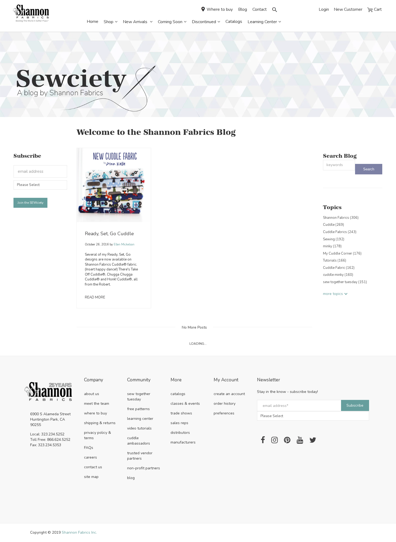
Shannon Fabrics (341, 217)
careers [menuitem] (90, 457)
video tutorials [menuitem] (139, 428)
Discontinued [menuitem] (204, 22)
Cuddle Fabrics (339, 232)
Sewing (333, 239)
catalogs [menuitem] (178, 393)
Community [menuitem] (139, 380)
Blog (242, 9)
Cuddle (333, 224)
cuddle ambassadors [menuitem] (138, 440)
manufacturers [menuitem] (183, 442)
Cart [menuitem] (377, 9)
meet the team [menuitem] (96, 403)
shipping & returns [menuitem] (100, 422)
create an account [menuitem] (229, 393)
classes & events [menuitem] (185, 403)
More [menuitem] (176, 380)
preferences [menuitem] (224, 413)
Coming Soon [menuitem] (170, 22)
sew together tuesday (345, 282)
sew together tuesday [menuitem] (138, 396)
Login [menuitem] (324, 9)
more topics (333, 293)
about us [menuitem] (91, 393)
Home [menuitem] (92, 21)
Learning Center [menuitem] (262, 22)
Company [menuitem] (93, 380)
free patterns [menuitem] (138, 408)
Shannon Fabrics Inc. (79, 532)
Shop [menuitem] (108, 22)
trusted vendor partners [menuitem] (139, 456)
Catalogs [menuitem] (233, 21)
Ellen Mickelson (123, 244)
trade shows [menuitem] (181, 413)
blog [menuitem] (131, 477)
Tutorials (334, 260)
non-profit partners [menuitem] (143, 468)
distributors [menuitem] (180, 432)
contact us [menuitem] (93, 467)
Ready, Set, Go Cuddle (109, 233)
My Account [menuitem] (226, 380)
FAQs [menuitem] (88, 447)
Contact (259, 9)
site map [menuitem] (91, 476)
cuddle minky (338, 274)
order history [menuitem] (224, 403)
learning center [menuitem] (140, 418)
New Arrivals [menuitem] (135, 22)
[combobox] (339, 165)
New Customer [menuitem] (348, 9)
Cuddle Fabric (339, 267)
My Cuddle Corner (342, 253)
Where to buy (220, 9)
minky (332, 246)
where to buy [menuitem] (95, 413)
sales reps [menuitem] (179, 422)
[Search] (368, 169)
